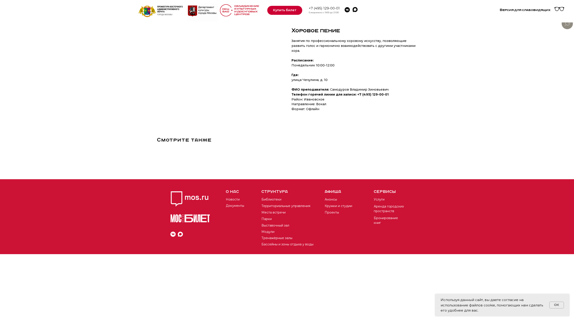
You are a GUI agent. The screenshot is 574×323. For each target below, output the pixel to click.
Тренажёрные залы (276, 238)
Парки (266, 219)
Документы (235, 206)
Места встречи (273, 212)
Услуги (379, 199)
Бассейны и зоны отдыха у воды (287, 244)
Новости (233, 199)
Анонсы (331, 199)
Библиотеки (271, 199)
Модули (267, 232)
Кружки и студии (338, 206)
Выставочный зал (275, 225)
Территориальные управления (285, 206)
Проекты (332, 212)
